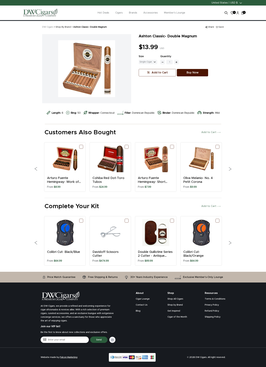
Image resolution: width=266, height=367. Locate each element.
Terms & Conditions (215, 299)
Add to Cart (209, 132)
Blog (138, 311)
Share (211, 27)
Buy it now (192, 72)
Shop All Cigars (175, 299)
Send (99, 340)
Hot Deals (103, 13)
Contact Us (141, 305)
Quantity (165, 56)
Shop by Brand (175, 305)
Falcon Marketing (68, 357)
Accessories (150, 13)
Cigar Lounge (143, 299)
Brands (133, 13)
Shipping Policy (212, 317)
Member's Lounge (174, 13)
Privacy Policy (212, 305)
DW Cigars (47, 27)
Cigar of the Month (177, 317)
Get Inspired (173, 311)
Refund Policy (212, 311)
